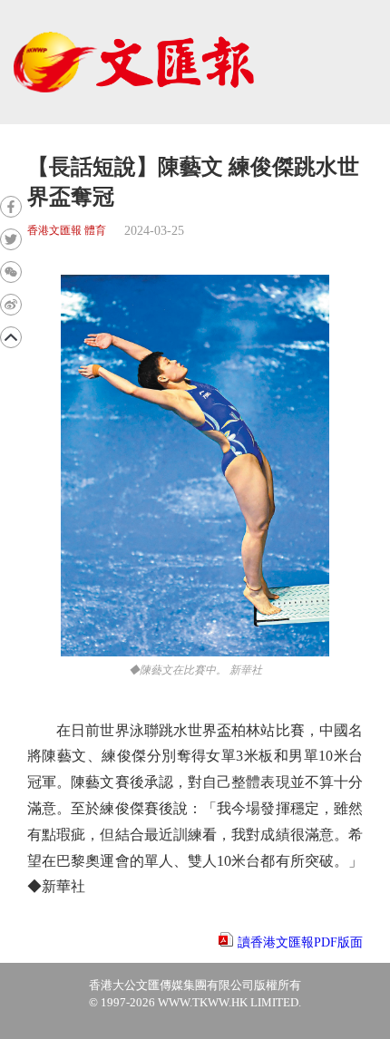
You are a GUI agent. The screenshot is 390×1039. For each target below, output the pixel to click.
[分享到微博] (11, 305)
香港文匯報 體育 (66, 231)
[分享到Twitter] (11, 239)
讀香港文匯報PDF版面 (300, 942)
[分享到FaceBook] (11, 207)
